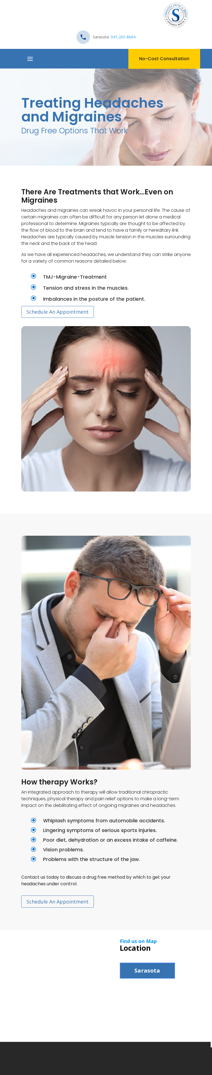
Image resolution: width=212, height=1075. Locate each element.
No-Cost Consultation (164, 59)
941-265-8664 (123, 36)
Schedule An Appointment (57, 311)
